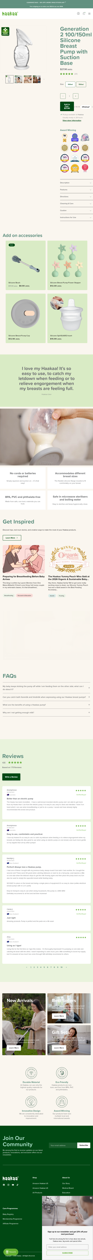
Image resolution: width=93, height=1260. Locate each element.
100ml (70, 84)
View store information (72, 121)
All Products (37, 1192)
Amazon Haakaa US (40, 1183)
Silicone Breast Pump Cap (19, 336)
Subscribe (84, 1145)
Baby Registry (8, 1214)
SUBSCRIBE (67, 1253)
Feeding (61, 596)
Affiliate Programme (10, 1223)
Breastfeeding (8, 595)
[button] (76, 182)
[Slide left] (2, 79)
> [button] (66, 967)
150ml (81, 84)
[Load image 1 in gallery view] (9, 79)
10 (61, 967)
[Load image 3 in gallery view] (28, 79)
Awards (52, 596)
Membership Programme (12, 1219)
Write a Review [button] (11, 777)
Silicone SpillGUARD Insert (61, 336)
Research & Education (24, 595)
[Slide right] (44, 79)
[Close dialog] (91, 1198)
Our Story (66, 1183)
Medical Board (68, 1188)
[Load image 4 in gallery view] (37, 79)
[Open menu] (89, 13)
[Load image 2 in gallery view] (19, 79)
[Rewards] (10, 1252)
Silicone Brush (14, 283)
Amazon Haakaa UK (40, 1188)
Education (66, 1192)
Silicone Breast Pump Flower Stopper (65, 283)
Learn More (10, 538)
